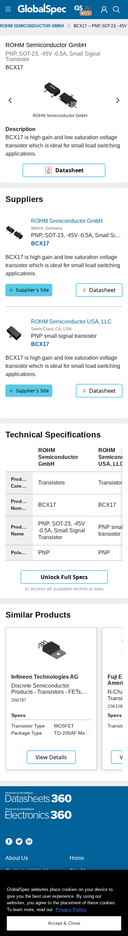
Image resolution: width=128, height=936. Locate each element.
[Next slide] (118, 100)
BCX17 (40, 243)
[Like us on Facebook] (8, 842)
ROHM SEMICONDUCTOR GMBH (32, 26)
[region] (64, 903)
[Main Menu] (9, 9)
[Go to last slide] (10, 100)
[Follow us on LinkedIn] (29, 842)
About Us (16, 858)
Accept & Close (64, 923)
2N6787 (18, 700)
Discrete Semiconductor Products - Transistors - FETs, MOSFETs (46, 692)
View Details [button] (51, 757)
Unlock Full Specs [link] (64, 577)
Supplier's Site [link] (32, 290)
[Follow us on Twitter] (19, 842)
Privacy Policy (71, 909)
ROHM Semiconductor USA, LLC (71, 322)
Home (77, 858)
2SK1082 (116, 706)
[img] (104, 9)
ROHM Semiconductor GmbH (67, 221)
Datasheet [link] (69, 170)
